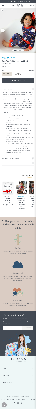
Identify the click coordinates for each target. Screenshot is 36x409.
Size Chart (31, 70)
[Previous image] (3, 30)
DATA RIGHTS (31, 399)
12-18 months (18, 73)
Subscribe (27, 328)
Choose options (11, 192)
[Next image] (33, 30)
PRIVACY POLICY (20, 399)
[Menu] (3, 5)
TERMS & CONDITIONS (8, 399)
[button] (26, 5)
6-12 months (7, 73)
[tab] (15, 50)
